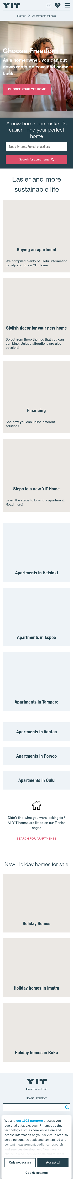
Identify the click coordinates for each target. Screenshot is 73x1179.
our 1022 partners (29, 1120)
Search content (36, 1098)
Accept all (53, 1162)
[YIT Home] (11, 5)
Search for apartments (34, 159)
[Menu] (67, 5)
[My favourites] (57, 5)
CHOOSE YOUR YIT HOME (27, 89)
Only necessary (20, 1162)
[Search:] (66, 1107)
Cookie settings (36, 1172)
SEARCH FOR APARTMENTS (36, 838)
